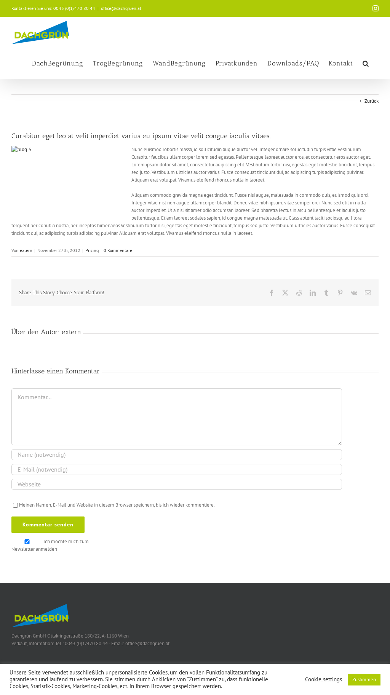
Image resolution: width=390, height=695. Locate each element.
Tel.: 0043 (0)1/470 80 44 (81, 643)
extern (26, 250)
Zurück (371, 101)
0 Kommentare (118, 250)
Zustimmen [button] (364, 679)
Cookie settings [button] (323, 679)
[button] (366, 63)
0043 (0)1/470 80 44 (74, 8)
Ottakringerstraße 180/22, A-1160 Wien (88, 636)
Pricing (92, 250)
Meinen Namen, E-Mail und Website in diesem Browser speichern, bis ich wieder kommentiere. (117, 505)
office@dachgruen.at (121, 8)
